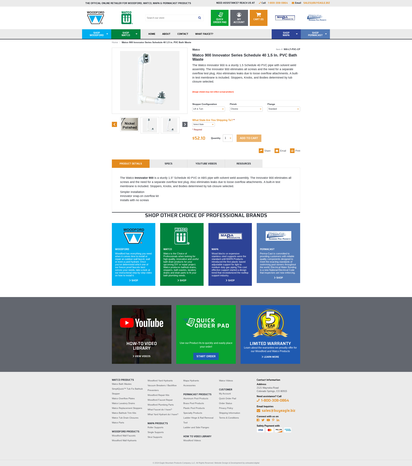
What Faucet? (204, 34)
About (166, 34)
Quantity (215, 138)
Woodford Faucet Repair (160, 400)
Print (297, 150)
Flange (271, 104)
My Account (225, 393)
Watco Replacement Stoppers (127, 408)
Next (184, 124)
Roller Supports (155, 427)
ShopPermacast (315, 34)
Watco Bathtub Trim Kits (124, 413)
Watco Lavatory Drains (123, 403)
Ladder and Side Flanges (196, 427)
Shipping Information (229, 413)
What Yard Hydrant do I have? (163, 414)
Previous (114, 124)
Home (151, 34)
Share (267, 150)
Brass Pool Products (193, 403)
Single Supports (156, 432)
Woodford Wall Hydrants (124, 440)
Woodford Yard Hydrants (160, 380)
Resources (244, 164)
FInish (233, 104)
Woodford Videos (192, 440)
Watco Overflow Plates (123, 398)
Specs (168, 164)
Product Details (131, 164)
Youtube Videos (206, 164)
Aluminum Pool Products (195, 398)
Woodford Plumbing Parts (161, 404)
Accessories (189, 385)
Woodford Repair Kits (158, 395)
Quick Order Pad (227, 398)
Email (283, 150)
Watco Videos (226, 380)
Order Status (225, 403)
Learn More (271, 357)
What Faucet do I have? (160, 409)
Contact (182, 34)
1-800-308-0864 (278, 3)
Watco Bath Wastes (121, 384)
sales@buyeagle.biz (316, 3)
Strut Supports (155, 437)
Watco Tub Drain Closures (125, 417)
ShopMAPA (286, 34)
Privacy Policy (226, 408)
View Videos (142, 356)
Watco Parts (118, 422)
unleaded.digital (252, 463)
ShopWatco (126, 34)
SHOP (134, 280)
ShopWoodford (97, 34)
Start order (206, 356)
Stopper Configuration (204, 104)
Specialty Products (192, 413)
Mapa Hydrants (191, 380)
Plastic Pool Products (194, 408)
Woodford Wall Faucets (124, 435)
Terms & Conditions (229, 417)
